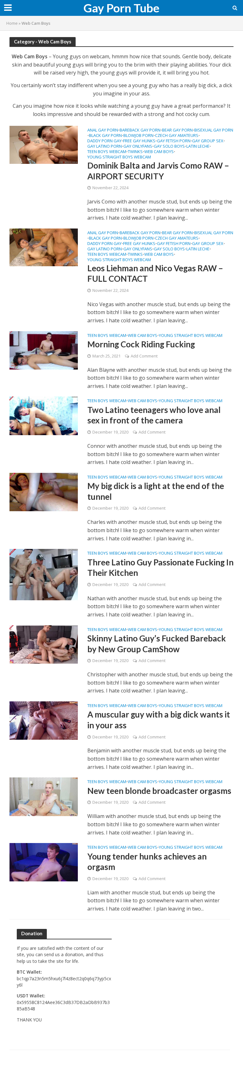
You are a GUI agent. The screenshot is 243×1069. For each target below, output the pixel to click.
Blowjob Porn (138, 135)
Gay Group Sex (207, 141)
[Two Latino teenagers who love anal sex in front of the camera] (43, 415)
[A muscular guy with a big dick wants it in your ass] (43, 720)
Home (12, 23)
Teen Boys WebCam (106, 152)
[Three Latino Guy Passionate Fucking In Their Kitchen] (43, 573)
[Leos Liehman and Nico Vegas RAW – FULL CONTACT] (43, 246)
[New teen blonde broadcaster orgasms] (43, 796)
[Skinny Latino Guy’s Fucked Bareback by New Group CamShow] (43, 643)
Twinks (135, 152)
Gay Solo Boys (169, 146)
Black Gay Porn (105, 135)
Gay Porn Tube (121, 8)
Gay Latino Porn (104, 146)
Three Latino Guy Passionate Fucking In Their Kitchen (160, 567)
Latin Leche (197, 146)
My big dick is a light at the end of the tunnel (155, 491)
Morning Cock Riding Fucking (141, 344)
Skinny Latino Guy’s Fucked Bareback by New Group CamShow (156, 643)
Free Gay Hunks (139, 141)
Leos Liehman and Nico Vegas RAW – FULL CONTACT (155, 273)
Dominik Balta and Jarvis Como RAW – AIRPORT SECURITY (158, 170)
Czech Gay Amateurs (176, 135)
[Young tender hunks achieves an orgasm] (43, 861)
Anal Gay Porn (102, 130)
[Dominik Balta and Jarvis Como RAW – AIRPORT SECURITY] (43, 144)
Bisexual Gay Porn (213, 130)
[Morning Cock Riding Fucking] (43, 349)
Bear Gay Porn (177, 130)
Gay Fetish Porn (173, 141)
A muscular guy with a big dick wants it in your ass (158, 719)
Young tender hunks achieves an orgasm (147, 861)
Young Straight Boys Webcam (119, 157)
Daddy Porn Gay (104, 141)
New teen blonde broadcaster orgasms (159, 791)
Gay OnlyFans (137, 146)
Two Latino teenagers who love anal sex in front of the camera (154, 415)
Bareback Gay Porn (140, 130)
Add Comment (144, 356)
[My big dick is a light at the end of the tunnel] (43, 491)
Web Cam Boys (159, 152)
